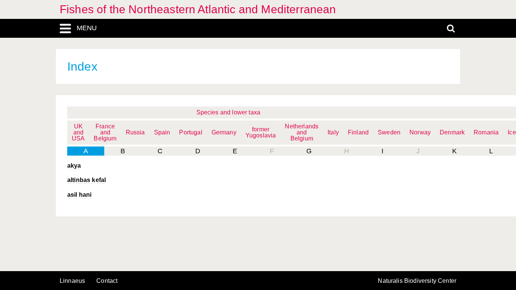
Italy (333, 132)
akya (74, 165)
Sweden (389, 132)
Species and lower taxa (228, 112)
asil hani (79, 194)
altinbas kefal (86, 180)
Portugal (190, 132)
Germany (224, 132)
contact (106, 281)
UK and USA (78, 132)
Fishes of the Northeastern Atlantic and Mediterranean (198, 9)
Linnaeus (72, 281)
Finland (358, 132)
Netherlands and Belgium (301, 132)
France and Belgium (105, 132)
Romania (486, 132)
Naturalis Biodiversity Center (417, 281)
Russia (135, 132)
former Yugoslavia (261, 132)
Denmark (452, 132)
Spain (162, 132)
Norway (420, 132)
